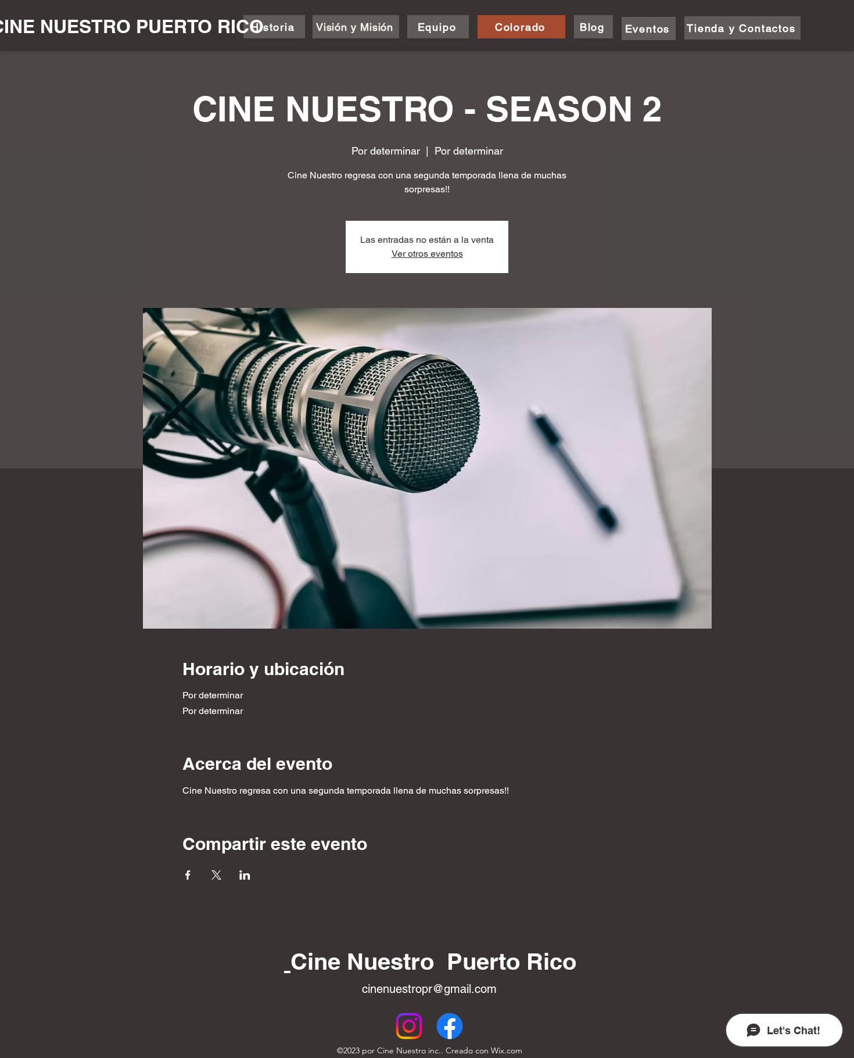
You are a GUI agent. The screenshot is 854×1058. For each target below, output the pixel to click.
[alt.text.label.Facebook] (449, 1026)
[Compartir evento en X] (216, 875)
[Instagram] (409, 1026)
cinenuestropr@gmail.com (429, 989)
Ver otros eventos (427, 253)
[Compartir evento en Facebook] (187, 875)
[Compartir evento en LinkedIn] (244, 875)
